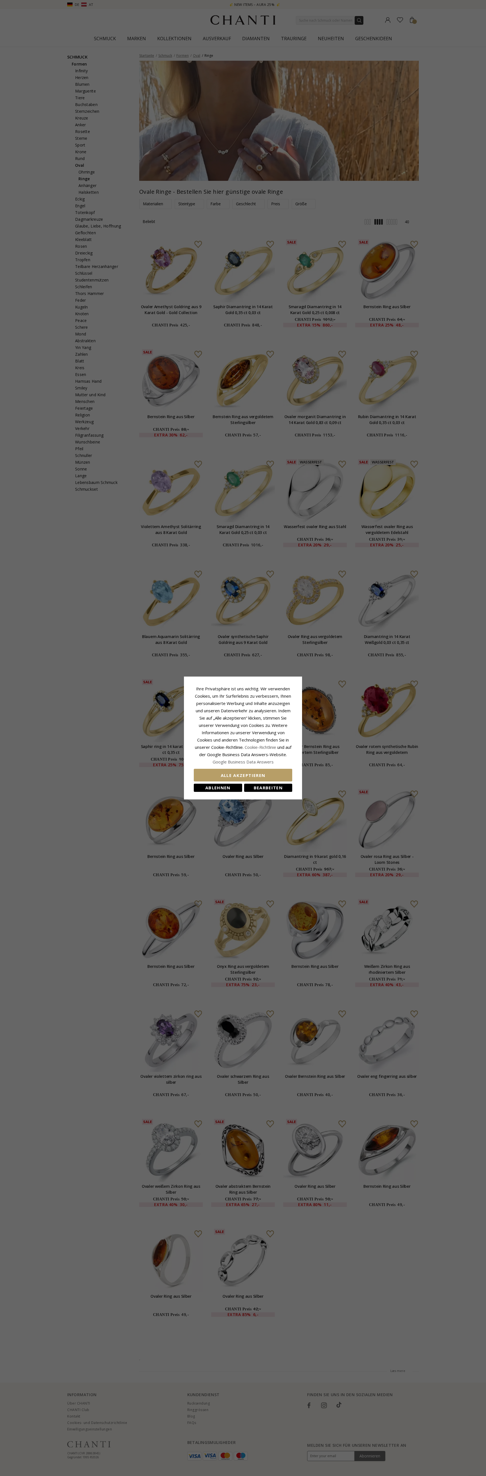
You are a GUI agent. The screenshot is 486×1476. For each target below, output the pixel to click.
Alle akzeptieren (243, 775)
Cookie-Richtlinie (260, 747)
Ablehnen (218, 787)
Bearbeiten (268, 787)
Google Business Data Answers (243, 762)
